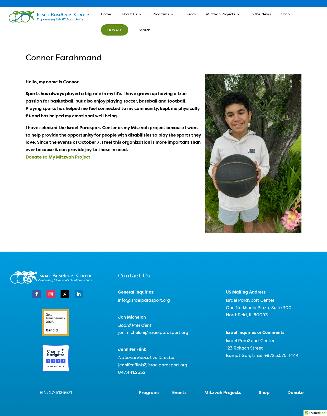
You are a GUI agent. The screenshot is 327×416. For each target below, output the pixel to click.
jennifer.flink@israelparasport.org (152, 365)
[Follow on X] (65, 294)
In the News (261, 14)
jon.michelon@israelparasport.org (153, 332)
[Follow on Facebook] (36, 294)
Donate (114, 29)
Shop (285, 14)
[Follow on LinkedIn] (79, 294)
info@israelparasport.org (144, 300)
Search (144, 30)
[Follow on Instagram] (50, 294)
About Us (129, 14)
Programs (161, 14)
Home (106, 14)
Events (190, 14)
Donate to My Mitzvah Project (58, 157)
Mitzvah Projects (220, 14)
